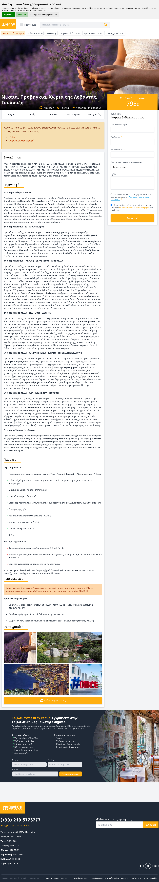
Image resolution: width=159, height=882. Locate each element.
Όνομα (15, 760)
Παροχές (53, 114)
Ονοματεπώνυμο (119, 124)
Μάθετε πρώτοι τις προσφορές (114, 819)
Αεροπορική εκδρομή (88, 108)
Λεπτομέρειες (73, 114)
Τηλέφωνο (116, 137)
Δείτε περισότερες (55, 700)
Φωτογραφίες (94, 114)
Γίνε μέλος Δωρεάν (71, 774)
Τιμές (32, 114)
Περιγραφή (12, 114)
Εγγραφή (151, 824)
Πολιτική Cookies (112, 878)
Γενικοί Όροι (66, 878)
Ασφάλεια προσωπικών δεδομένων (88, 878)
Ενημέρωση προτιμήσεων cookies (144, 878)
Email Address (118, 149)
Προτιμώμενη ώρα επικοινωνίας (126, 162)
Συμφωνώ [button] (8, 14)
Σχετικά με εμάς (52, 878)
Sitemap (124, 878)
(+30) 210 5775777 (20, 820)
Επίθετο (51, 760)
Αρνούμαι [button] (22, 14)
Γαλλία (65, 108)
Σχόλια (114, 174)
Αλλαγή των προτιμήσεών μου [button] (43, 14)
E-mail (15, 769)
